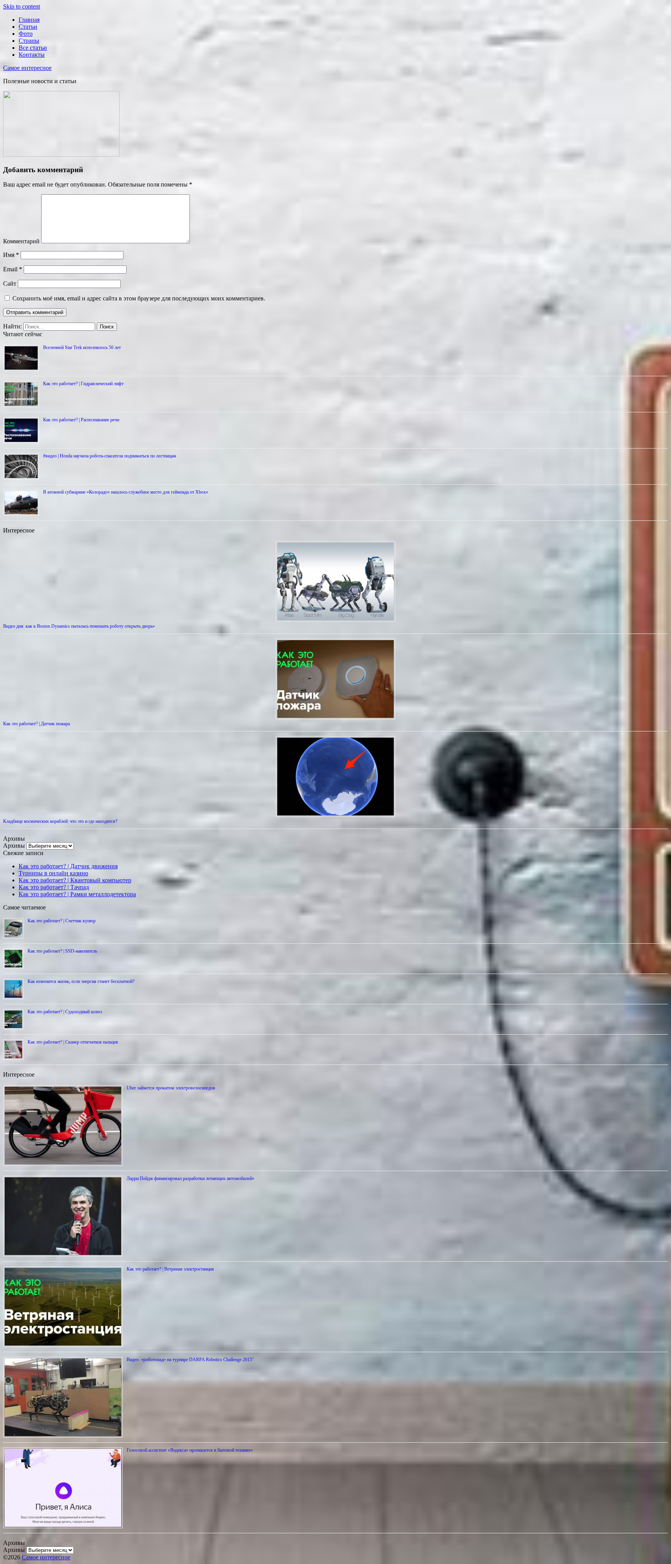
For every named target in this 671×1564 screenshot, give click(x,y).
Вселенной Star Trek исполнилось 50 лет (82, 347)
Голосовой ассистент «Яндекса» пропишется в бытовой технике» (190, 1450)
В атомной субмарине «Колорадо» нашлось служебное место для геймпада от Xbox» (125, 492)
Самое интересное (27, 68)
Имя (11, 254)
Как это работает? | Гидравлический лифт (83, 383)
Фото (26, 33)
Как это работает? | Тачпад (54, 887)
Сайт (9, 283)
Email (12, 269)
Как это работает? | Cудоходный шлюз (65, 1011)
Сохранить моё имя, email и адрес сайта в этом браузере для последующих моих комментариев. (138, 298)
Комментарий (21, 241)
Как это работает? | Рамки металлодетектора (77, 894)
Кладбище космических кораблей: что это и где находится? (60, 821)
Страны (29, 40)
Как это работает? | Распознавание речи (81, 419)
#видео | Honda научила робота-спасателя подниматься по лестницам (109, 456)
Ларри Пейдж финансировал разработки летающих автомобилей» (190, 1178)
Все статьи (33, 47)
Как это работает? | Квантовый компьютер (75, 880)
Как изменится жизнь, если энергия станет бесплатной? (81, 981)
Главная (29, 19)
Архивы (14, 845)
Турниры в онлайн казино (53, 873)
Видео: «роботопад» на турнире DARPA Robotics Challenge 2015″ (190, 1359)
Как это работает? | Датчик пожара (36, 723)
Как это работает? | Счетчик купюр (62, 920)
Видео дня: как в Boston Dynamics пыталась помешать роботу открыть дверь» (79, 626)
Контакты (32, 54)
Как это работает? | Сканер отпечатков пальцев (73, 1042)
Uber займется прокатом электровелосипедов (171, 1088)
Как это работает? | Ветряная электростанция (170, 1269)
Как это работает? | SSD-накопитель (62, 951)
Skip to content (21, 6)
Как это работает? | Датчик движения (68, 866)
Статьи (28, 26)
